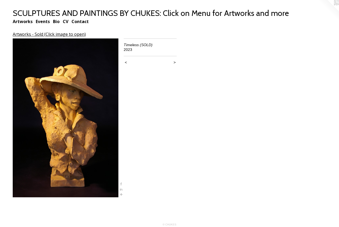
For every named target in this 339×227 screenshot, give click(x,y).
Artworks (23, 21)
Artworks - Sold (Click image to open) (49, 34)
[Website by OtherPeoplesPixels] (328, 10)
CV (65, 21)
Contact (80, 21)
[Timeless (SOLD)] (65, 117)
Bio (56, 21)
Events (43, 21)
